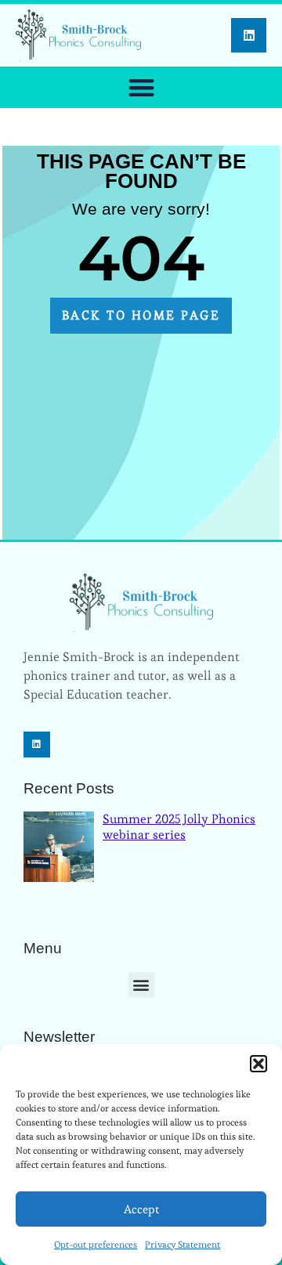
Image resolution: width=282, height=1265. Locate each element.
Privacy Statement (182, 1244)
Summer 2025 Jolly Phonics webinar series (179, 826)
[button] (258, 1064)
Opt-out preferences (95, 1244)
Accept (141, 1209)
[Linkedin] (248, 35)
